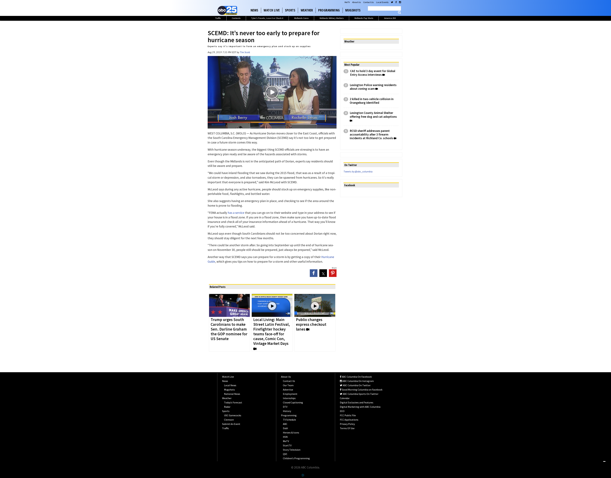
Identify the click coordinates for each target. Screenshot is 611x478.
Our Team (288, 385)
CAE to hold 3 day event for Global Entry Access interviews (372, 73)
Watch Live (272, 10)
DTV (285, 406)
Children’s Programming (296, 458)
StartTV (287, 445)
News (254, 10)
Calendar (345, 398)
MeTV (347, 2)
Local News (230, 385)
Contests (236, 18)
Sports (290, 10)
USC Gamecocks (232, 415)
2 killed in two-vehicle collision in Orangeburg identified (371, 101)
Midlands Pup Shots (363, 18)
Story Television (291, 449)
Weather (307, 10)
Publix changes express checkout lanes (311, 324)
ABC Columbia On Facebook (356, 376)
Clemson (229, 419)
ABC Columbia (228, 10)
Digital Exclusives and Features (356, 402)
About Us (356, 2)
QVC (285, 454)
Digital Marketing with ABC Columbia (360, 406)
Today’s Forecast (233, 402)
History (287, 411)
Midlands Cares (301, 18)
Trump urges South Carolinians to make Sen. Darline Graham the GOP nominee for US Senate (229, 329)
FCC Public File (348, 415)
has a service (235, 213)
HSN (285, 436)
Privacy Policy (347, 424)
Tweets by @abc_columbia (358, 171)
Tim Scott (245, 52)
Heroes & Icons (291, 432)
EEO (342, 411)
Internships (289, 398)
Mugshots (352, 10)
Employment (290, 393)
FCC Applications (349, 419)
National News (232, 393)
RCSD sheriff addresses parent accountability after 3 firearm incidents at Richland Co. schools (371, 134)
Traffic (218, 18)
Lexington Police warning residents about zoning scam (373, 87)
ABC (285, 424)
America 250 (390, 18)
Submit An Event (231, 424)
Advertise (288, 389)
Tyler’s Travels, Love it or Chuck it (267, 18)
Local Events (382, 2)
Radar (227, 406)
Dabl (285, 428)
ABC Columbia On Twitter (356, 385)
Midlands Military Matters (332, 18)
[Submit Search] (399, 12)
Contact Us (368, 2)
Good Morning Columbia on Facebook (361, 389)
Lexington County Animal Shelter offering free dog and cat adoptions (373, 114)
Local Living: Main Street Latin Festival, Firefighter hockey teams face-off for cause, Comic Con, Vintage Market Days (271, 331)
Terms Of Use (347, 428)
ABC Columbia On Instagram (358, 381)
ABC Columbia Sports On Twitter (360, 393)
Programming (329, 10)
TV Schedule (289, 419)
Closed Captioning (293, 402)
